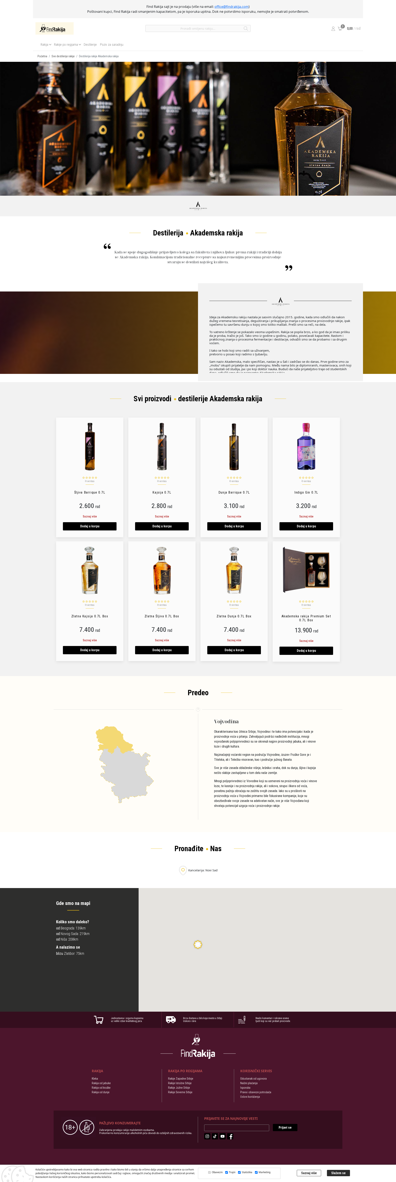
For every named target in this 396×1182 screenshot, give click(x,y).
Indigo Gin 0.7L (306, 492)
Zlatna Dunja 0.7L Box (234, 616)
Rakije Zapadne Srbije (180, 1078)
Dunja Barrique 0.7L (234, 492)
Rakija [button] (44, 45)
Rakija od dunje (101, 1092)
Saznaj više (90, 516)
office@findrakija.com (231, 6)
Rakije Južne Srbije (179, 1087)
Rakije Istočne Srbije (180, 1083)
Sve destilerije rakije (63, 56)
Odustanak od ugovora (253, 1078)
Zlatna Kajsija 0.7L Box (89, 616)
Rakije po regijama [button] (66, 45)
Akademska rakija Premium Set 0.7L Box (306, 618)
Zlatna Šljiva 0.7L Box (162, 616)
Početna (42, 56)
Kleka (95, 1078)
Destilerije (90, 45)
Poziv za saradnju (111, 45)
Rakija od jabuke (101, 1083)
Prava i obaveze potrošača (255, 1092)
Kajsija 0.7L (161, 492)
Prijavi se (285, 1127)
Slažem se (338, 1173)
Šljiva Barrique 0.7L (89, 492)
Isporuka (245, 1087)
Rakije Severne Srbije (180, 1092)
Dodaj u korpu (89, 526)
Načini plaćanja (249, 1083)
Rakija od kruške (101, 1087)
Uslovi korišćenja (250, 1096)
